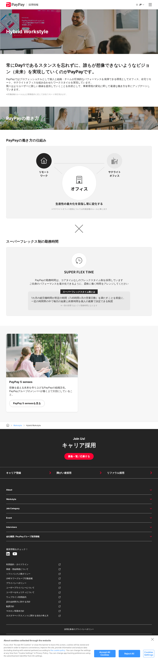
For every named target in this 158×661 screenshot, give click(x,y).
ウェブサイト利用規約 (16, 597)
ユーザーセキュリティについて (20, 592)
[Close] (152, 639)
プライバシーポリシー (16, 583)
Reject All (129, 653)
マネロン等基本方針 (15, 611)
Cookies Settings (148, 653)
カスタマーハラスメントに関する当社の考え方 (27, 615)
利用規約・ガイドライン (17, 564)
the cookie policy (57, 650)
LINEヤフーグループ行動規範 (19, 578)
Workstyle (17, 425)
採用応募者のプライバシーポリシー (79, 629)
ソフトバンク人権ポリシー (18, 574)
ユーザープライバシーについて (20, 587)
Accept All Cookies (104, 653)
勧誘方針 (10, 606)
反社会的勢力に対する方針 (18, 601)
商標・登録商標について (17, 569)
